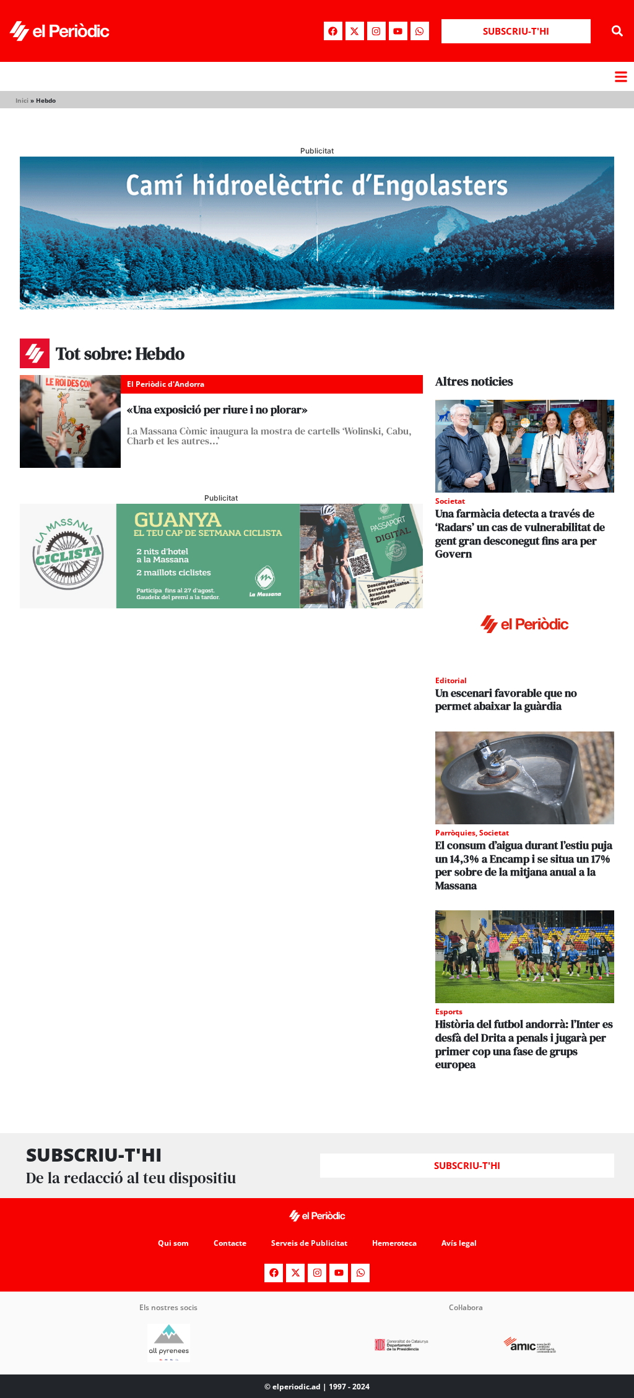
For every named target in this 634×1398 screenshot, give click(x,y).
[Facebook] (333, 31)
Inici (21, 100)
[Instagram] (376, 31)
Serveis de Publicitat (309, 1243)
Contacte (230, 1243)
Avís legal (459, 1243)
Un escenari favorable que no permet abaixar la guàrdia (506, 699)
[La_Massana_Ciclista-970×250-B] (221, 604)
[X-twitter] (354, 31)
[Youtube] (398, 31)
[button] (617, 31)
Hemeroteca (394, 1243)
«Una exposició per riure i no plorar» (217, 409)
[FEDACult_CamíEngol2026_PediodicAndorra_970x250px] (317, 306)
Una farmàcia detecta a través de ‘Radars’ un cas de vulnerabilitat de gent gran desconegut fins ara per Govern (520, 533)
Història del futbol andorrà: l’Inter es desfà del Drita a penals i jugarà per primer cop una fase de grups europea (524, 1044)
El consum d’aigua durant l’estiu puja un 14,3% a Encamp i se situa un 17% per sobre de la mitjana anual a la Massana (523, 865)
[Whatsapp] (419, 31)
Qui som (173, 1243)
